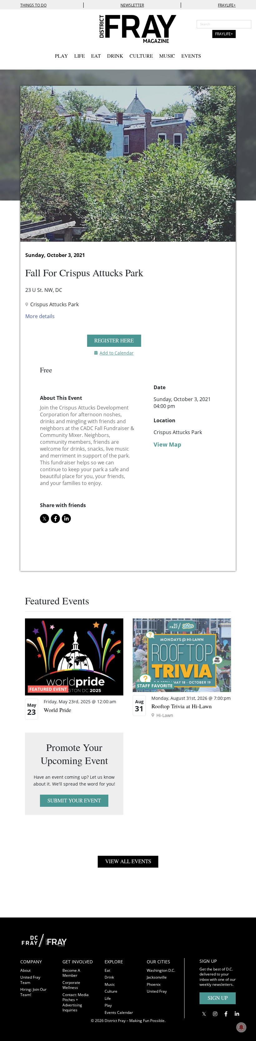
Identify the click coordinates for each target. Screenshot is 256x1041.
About (25, 970)
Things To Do (33, 5)
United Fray (157, 991)
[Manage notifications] (241, 1027)
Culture (141, 55)
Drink (115, 55)
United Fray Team (30, 980)
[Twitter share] (44, 518)
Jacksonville (157, 977)
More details (40, 316)
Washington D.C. (161, 970)
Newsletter (132, 5)
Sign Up (218, 997)
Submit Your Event (74, 800)
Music (167, 55)
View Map (167, 444)
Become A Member (71, 973)
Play (61, 55)
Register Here (114, 340)
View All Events (128, 861)
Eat (96, 55)
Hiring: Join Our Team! (33, 992)
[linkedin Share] (66, 518)
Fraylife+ (227, 5)
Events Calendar (119, 1012)
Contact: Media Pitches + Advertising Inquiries (75, 1002)
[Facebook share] (55, 518)
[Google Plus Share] (214, 1013)
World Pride (57, 710)
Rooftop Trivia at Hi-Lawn (181, 706)
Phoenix (153, 984)
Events (191, 55)
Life (79, 55)
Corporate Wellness (71, 985)
